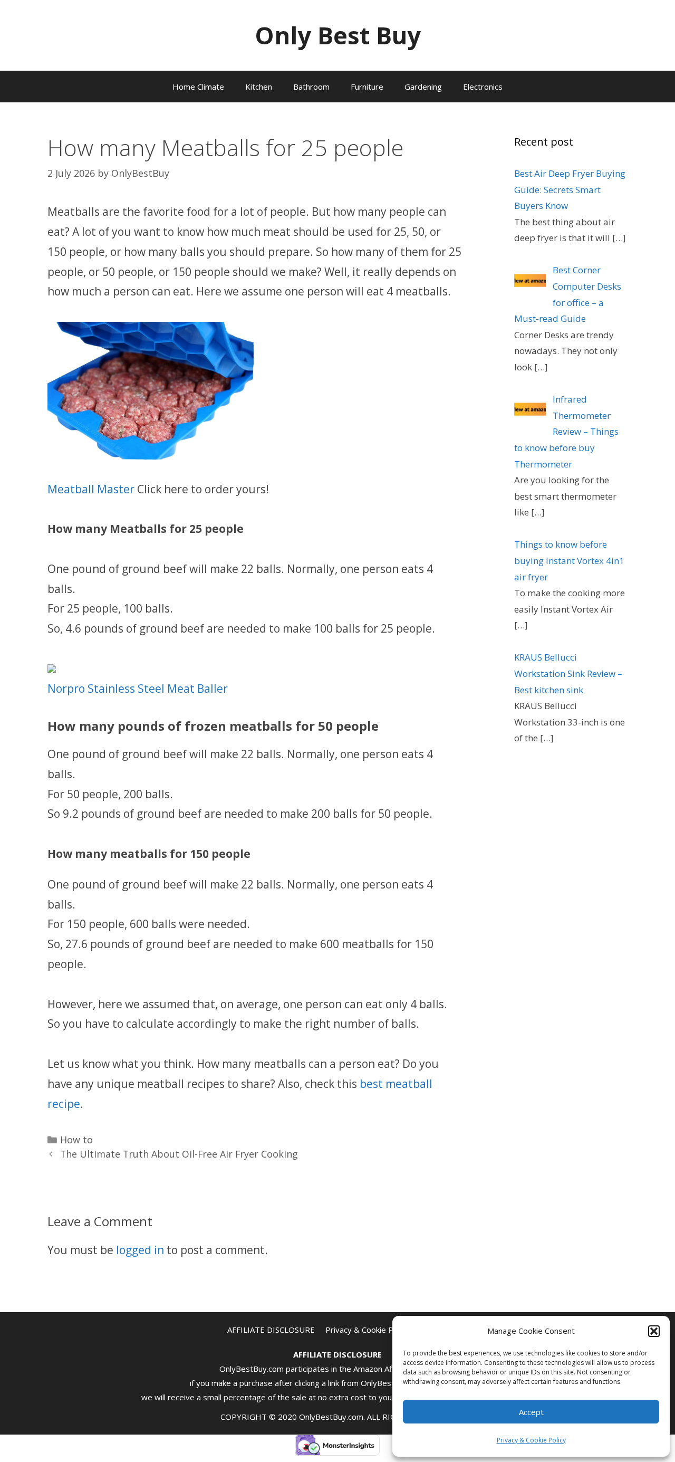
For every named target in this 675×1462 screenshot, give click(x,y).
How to (76, 1139)
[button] (654, 1331)
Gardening (423, 86)
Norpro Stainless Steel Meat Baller (137, 688)
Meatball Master (90, 489)
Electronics (483, 86)
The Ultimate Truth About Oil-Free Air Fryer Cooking (179, 1154)
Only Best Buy (338, 35)
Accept (531, 1412)
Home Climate (198, 86)
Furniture (367, 86)
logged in (140, 1250)
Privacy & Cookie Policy (531, 1440)
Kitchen (258, 86)
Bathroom (311, 86)
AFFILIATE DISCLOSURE (271, 1329)
